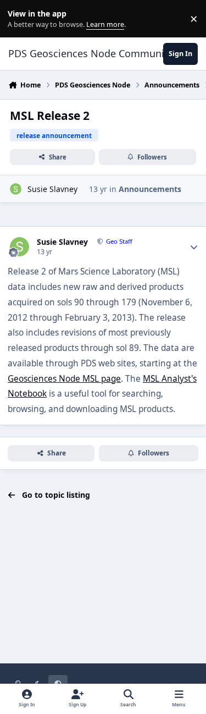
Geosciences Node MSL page (64, 379)
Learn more (21, 19)
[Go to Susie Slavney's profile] (15, 189)
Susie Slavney (52, 189)
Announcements (150, 189)
